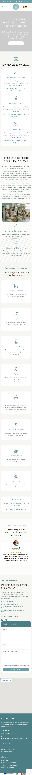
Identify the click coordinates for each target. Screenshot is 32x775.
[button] (29, 7)
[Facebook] (2, 620)
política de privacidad (22, 665)
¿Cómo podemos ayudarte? (10, 651)
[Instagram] (6, 620)
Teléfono (5, 637)
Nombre (5, 629)
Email (4, 644)
